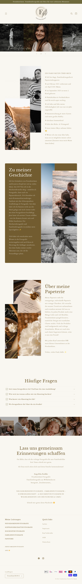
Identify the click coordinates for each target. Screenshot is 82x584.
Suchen (44, 524)
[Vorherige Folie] (36, 54)
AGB (44, 537)
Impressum (45, 528)
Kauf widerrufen (47, 533)
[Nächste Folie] (45, 54)
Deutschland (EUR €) (13, 576)
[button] (6, 13)
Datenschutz (46, 542)
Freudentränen (63, 579)
